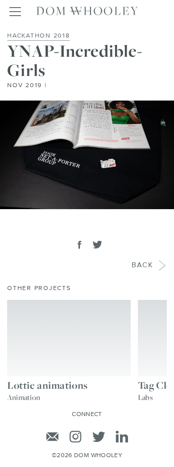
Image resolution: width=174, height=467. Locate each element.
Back (142, 265)
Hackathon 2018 (38, 36)
